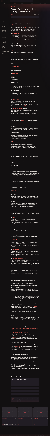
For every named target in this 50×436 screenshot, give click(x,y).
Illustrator (12, 37)
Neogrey (14, 190)
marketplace (23, 120)
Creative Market (16, 119)
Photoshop (36, 36)
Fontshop (29, 276)
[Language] (46, 1)
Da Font (14, 58)
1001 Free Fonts (15, 66)
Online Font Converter (33, 306)
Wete (14, 217)
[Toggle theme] (47, 1)
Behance (14, 108)
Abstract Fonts (15, 99)
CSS (25, 105)
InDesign (15, 37)
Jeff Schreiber (15, 180)
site (24, 339)
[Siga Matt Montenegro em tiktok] (20, 401)
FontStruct (14, 141)
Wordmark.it (15, 337)
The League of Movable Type (19, 258)
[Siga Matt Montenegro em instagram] (16, 401)
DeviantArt (19, 108)
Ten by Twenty (16, 249)
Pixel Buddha (15, 73)
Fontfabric (14, 51)
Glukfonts (15, 239)
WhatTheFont (17, 346)
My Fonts (20, 276)
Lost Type (24, 276)
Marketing (13, 6)
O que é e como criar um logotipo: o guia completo (20, 332)
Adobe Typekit (15, 33)
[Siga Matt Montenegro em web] (14, 401)
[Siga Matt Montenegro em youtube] (19, 401)
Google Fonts (26, 27)
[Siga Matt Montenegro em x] (17, 401)
